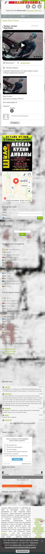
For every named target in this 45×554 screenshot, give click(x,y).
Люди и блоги (11, 260)
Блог (34, 531)
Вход (40, 10)
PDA (38, 535)
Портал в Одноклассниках (28, 6)
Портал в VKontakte (34, 6)
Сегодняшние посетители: (11, 486)
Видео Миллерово (14, 249)
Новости (38, 522)
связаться (4, 533)
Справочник (38, 530)
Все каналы (10, 335)
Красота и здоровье (12, 257)
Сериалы (9, 273)
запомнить (8, 218)
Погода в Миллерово (8, 349)
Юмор (8, 286)
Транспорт (10, 278)
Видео (10, 20)
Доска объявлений (38, 527)
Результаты (28, 463)
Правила (40, 531)
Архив (23, 463)
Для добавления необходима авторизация (22, 423)
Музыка (16, 20)
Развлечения (10, 270)
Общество (10, 265)
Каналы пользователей (13, 337)
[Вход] (12, 111)
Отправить (15, 123)
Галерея (38, 524)
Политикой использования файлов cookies (20, 547)
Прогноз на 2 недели (9, 353)
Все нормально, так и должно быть (17, 456)
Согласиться (22, 551)
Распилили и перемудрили (14, 447)
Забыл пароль (19, 220)
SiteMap (38, 533)
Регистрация (30, 10)
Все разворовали (12, 445)
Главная (4, 20)
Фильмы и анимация (13, 281)
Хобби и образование (13, 284)
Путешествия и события (14, 268)
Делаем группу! (25, 63)
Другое (9, 252)
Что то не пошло (12, 449)
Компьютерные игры (13, 255)
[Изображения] (15, 85)
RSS (36, 10)
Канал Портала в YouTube (39, 6)
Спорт (8, 276)
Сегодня (38, 537)
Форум (38, 521)
